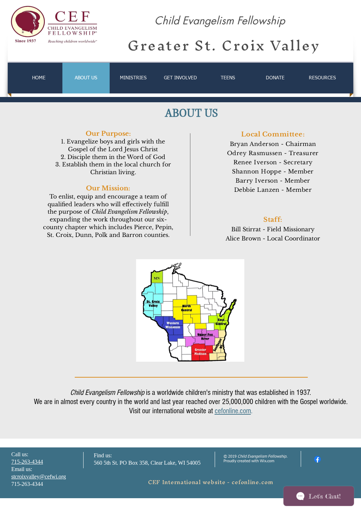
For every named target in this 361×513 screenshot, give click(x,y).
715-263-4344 (27, 462)
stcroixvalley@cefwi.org (38, 477)
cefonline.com (233, 411)
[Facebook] (317, 459)
